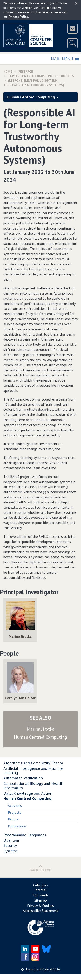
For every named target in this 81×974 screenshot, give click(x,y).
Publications (17, 826)
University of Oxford (38, 969)
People (13, 819)
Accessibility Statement (40, 910)
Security (10, 845)
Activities (15, 805)
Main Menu (62, 58)
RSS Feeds (40, 895)
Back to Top (41, 870)
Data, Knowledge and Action (27, 793)
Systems (10, 850)
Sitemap (40, 900)
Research (25, 71)
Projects (66, 76)
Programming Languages (24, 834)
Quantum (11, 840)
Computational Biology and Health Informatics (33, 785)
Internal (40, 890)
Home (7, 71)
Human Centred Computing (31, 76)
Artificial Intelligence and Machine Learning (33, 770)
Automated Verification (23, 778)
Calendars (40, 885)
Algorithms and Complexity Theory (33, 763)
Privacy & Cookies (40, 905)
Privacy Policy (18, 17)
